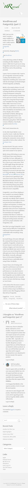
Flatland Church (7, 459)
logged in (12, 409)
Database (7, 31)
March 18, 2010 (16, 28)
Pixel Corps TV (6, 465)
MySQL (5, 298)
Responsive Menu (24, 13)
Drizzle (12, 174)
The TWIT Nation (7, 467)
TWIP (4, 469)
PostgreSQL (12, 298)
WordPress (19, 298)
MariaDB (5, 174)
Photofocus (6, 463)
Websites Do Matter (8, 439)
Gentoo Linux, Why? (8, 434)
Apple (4, 457)
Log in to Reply (10, 360)
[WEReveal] (12, 5)
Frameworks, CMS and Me (9, 437)
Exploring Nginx (7, 431)
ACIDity (15, 124)
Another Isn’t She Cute (9, 429)
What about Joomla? (17, 308)
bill (7, 28)
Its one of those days (11, 304)
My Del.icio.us (6, 461)
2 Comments (16, 31)
